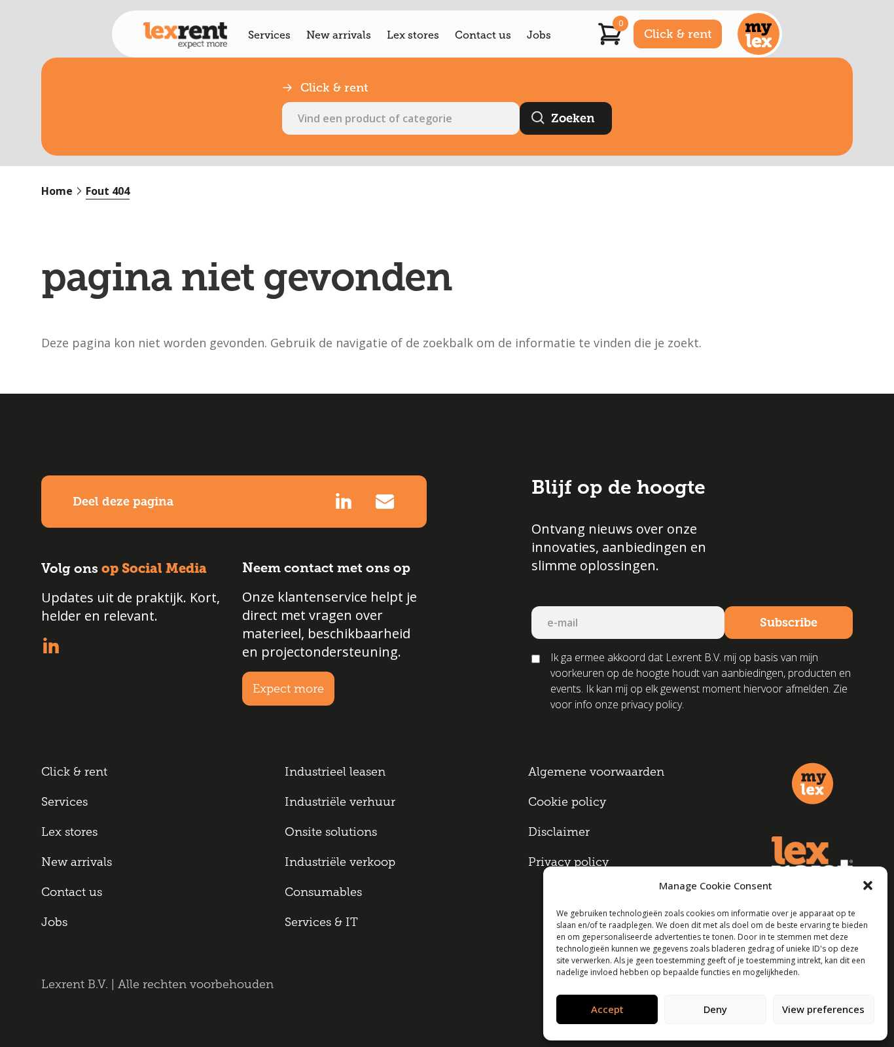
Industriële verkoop (340, 861)
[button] (867, 885)
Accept (607, 1009)
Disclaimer (559, 831)
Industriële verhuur (340, 801)
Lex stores (413, 35)
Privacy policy (568, 861)
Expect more (288, 688)
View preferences (823, 1009)
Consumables (323, 892)
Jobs (539, 35)
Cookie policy (567, 801)
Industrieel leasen (335, 771)
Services (269, 35)
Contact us (483, 35)
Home (57, 191)
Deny (715, 1009)
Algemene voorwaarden (596, 771)
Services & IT (321, 922)
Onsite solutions (331, 831)
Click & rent (677, 34)
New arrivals (338, 35)
